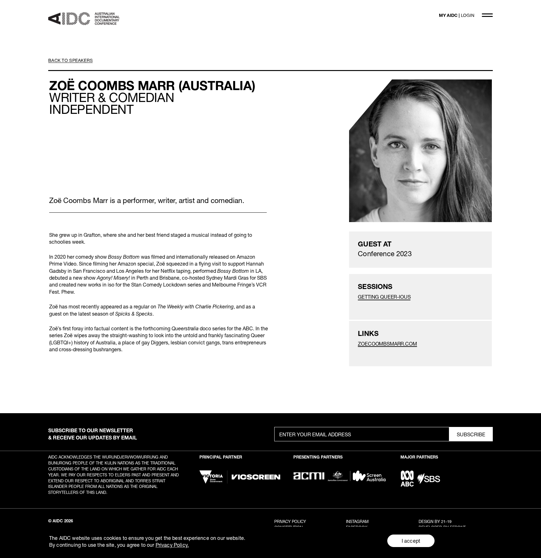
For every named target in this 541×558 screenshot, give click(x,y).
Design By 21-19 (435, 521)
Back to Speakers (70, 60)
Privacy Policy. (172, 545)
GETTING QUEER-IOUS (384, 297)
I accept (411, 541)
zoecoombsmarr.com (387, 344)
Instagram (357, 521)
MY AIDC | (456, 15)
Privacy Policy (290, 521)
